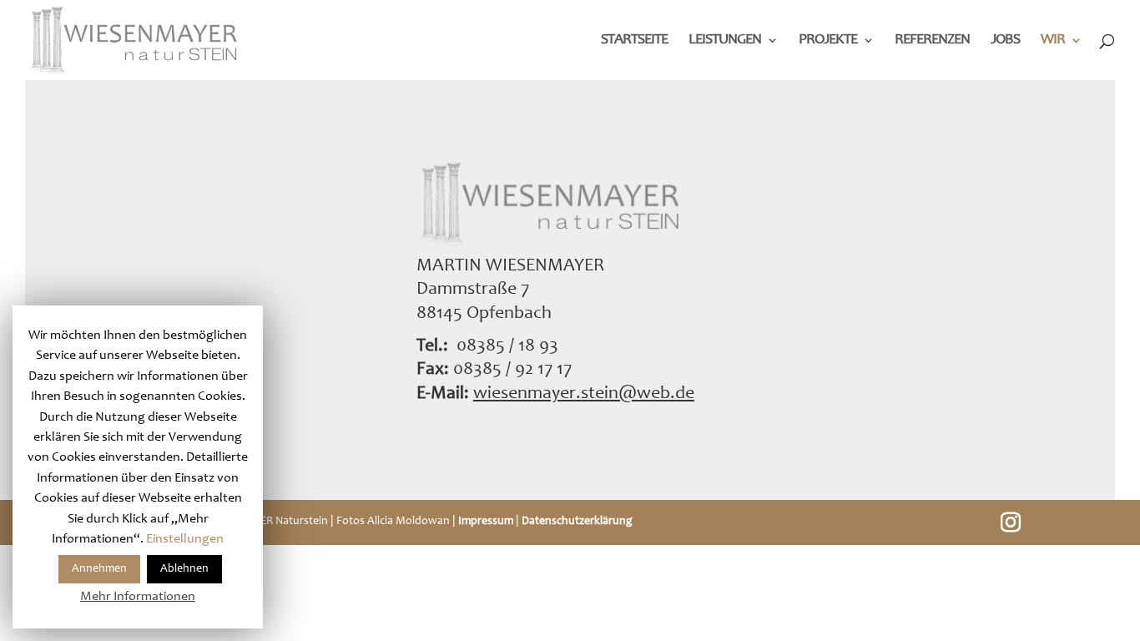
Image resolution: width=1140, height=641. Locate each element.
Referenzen (932, 41)
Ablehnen (184, 569)
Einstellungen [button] (185, 539)
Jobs (1005, 41)
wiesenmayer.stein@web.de (583, 394)
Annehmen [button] (99, 569)
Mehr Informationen (137, 596)
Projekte (828, 41)
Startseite (634, 41)
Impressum (485, 521)
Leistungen (725, 41)
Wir (1053, 41)
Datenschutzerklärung (577, 521)
